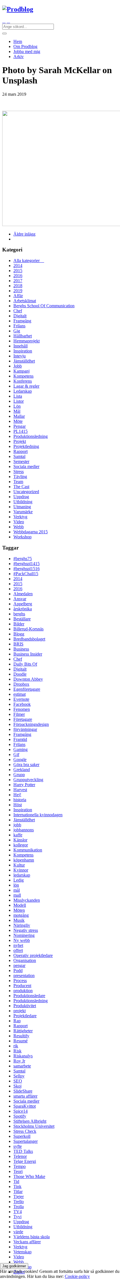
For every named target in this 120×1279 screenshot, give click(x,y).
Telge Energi (24, 1161)
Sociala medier (26, 466)
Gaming (20, 749)
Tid (16, 1181)
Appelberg (22, 603)
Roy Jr (19, 1061)
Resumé (20, 1040)
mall (17, 895)
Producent (22, 985)
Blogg (18, 634)
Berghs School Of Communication (44, 305)
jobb (17, 824)
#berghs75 (22, 558)
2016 (17, 275)
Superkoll (21, 1136)
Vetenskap (22, 1251)
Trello (18, 1201)
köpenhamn (23, 860)
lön (16, 885)
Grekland (21, 769)
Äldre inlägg (24, 234)
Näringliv (21, 925)
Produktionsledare (29, 995)
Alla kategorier (28, 260)
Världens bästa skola (31, 1236)
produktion (23, 990)
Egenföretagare (26, 689)
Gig (16, 330)
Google (20, 759)
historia (19, 799)
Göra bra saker (26, 764)
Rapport (20, 451)
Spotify (19, 1116)
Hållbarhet (22, 335)
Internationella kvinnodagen (38, 814)
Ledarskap (22, 391)
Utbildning (22, 501)
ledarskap (21, 875)
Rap (17, 1020)
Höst (17, 804)
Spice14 (20, 1111)
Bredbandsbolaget (29, 639)
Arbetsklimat (24, 300)
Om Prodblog (25, 46)
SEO (17, 1081)
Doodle (20, 674)
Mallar (19, 416)
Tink (17, 1186)
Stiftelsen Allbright (29, 1121)
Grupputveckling (28, 779)
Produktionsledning (30, 436)
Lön (17, 406)
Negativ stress (25, 930)
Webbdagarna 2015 (30, 531)
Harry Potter (24, 784)
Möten (19, 910)
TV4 (17, 1211)
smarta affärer (25, 1096)
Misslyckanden (26, 900)
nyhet (18, 945)
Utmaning (22, 506)
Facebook (22, 704)
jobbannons (23, 829)
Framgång (22, 320)
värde (18, 1231)
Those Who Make (29, 1176)
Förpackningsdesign (31, 724)
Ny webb (21, 940)
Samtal (19, 456)
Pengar (19, 426)
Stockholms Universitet (33, 1126)
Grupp (19, 774)
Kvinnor (20, 870)
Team (18, 481)
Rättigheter (23, 1030)
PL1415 (20, 431)
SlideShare (22, 1091)
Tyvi (17, 1216)
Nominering (24, 935)
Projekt (19, 441)
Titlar (18, 1191)
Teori (18, 1171)
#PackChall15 (25, 573)
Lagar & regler (26, 386)
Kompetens (23, 376)
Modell (19, 905)
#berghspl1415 (26, 563)
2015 (17, 270)
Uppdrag (21, 496)
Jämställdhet (24, 361)
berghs (19, 613)
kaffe (17, 834)
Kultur (19, 865)
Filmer (19, 714)
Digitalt (20, 315)
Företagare (22, 719)
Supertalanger (25, 1141)
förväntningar (25, 729)
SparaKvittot (24, 1106)
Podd (18, 970)
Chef (17, 310)
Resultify (21, 1035)
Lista (17, 396)
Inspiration (22, 351)
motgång (21, 915)
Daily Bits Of (25, 664)
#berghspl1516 (26, 568)
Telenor (20, 1156)
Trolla (18, 1206)
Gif (16, 754)
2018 (17, 285)
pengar (19, 965)
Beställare (22, 618)
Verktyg (20, 516)
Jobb (17, 366)
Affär (18, 295)
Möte (18, 421)
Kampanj (21, 371)
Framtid (20, 739)
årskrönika (22, 608)
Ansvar (19, 598)
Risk (17, 1050)
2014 (17, 265)
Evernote (21, 699)
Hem (17, 41)
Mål (16, 411)
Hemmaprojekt (26, 341)
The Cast (21, 486)
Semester (21, 461)
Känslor (20, 840)
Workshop (22, 536)
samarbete (22, 1066)
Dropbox (21, 684)
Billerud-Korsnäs (28, 629)
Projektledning (26, 446)
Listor (18, 401)
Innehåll (20, 346)
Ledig (18, 880)
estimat (19, 694)
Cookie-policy (77, 1276)
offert (18, 950)
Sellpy (19, 1076)
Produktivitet (24, 1005)
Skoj (17, 1086)
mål (16, 890)
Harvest (20, 789)
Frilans (19, 325)
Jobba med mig (26, 51)
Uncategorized (26, 491)
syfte (17, 1146)
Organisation (24, 960)
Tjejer (18, 1196)
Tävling (20, 476)
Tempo (19, 1166)
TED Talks (23, 1151)
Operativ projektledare (33, 955)
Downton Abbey (28, 679)
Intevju (19, 356)
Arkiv (18, 56)
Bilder (18, 623)
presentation (24, 975)
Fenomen (21, 709)
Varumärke (23, 511)
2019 (17, 290)
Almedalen (23, 593)
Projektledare (25, 1015)
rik (15, 1045)
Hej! (17, 794)
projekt (19, 1010)
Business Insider (27, 654)
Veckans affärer (27, 1241)
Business (21, 649)
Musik (19, 920)
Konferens (22, 381)
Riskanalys (23, 1056)
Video (18, 521)
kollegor (20, 845)
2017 (17, 280)
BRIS (18, 644)
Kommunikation (27, 850)
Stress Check (24, 1131)
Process (20, 980)
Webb (18, 526)
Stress (18, 471)
